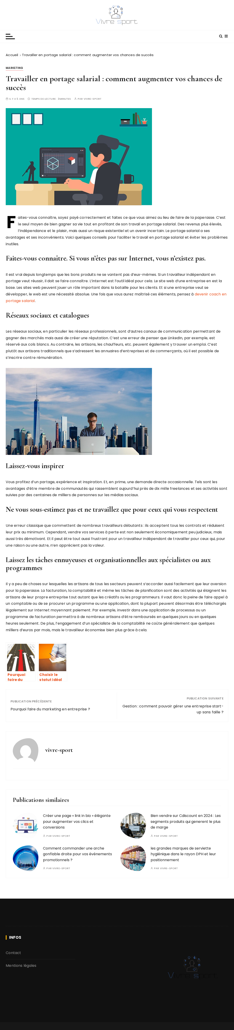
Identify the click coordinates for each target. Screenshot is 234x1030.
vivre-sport (93, 99)
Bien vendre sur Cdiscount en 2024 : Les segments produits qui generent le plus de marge (186, 821)
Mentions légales (21, 965)
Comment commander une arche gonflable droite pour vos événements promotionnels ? (77, 854)
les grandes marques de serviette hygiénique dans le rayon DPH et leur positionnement (183, 854)
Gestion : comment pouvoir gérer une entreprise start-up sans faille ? (172, 709)
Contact (13, 952)
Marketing (14, 68)
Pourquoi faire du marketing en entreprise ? (50, 709)
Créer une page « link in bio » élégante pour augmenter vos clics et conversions (77, 821)
